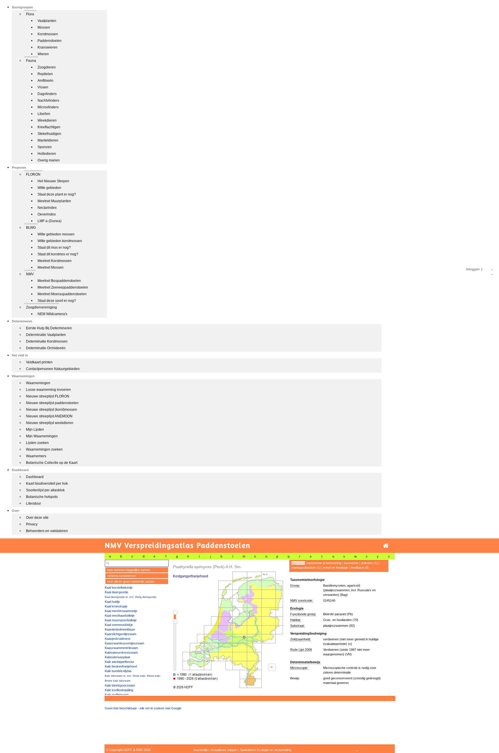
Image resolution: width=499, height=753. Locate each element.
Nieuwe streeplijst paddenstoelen (52, 403)
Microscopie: (299, 668)
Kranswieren (47, 47)
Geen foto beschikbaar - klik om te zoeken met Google (143, 708)
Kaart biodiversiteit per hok (47, 483)
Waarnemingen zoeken (44, 449)
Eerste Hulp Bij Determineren (49, 328)
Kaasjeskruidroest (117, 638)
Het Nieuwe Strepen (53, 181)
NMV (30, 274)
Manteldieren (48, 140)
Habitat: (295, 620)
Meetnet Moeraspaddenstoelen (62, 294)
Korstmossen (48, 34)
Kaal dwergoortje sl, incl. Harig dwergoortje (130, 597)
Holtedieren (47, 154)
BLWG (31, 228)
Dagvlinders (47, 94)
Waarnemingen (38, 383)
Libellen (44, 114)
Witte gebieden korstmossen (60, 241)
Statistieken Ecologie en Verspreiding (265, 750)
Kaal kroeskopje (116, 606)
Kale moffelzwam (117, 694)
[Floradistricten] (227, 624)
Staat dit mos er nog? (54, 248)
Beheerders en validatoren (47, 531)
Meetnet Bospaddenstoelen (59, 281)
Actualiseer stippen (224, 750)
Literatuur (33, 503)
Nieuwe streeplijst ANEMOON (49, 416)
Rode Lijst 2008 (301, 649)
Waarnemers (36, 456)
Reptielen (45, 74)
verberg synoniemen (121, 575)
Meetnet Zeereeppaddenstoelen (63, 287)
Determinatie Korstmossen (47, 341)
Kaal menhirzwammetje (121, 611)
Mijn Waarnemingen (42, 436)
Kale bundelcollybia (118, 671)
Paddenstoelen (50, 41)
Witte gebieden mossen (56, 234)
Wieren (43, 54)
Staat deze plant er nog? (57, 194)
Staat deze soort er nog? (57, 301)
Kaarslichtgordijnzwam (120, 634)
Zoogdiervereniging (41, 307)
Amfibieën (45, 81)
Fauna (31, 61)
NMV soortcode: (301, 600)
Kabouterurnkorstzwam (121, 652)
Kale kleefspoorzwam (120, 685)
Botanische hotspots (42, 497)
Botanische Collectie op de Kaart (51, 463)
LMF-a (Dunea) (50, 221)
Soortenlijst (200, 750)
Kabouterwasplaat (117, 657)
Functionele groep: (303, 614)
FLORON (33, 174)
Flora (30, 14)
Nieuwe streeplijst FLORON (47, 396)
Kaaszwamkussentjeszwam (124, 643)
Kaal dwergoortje (116, 592)
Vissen (43, 87)
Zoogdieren (47, 67)
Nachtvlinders (48, 100)
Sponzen (45, 147)
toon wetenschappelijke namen (128, 570)
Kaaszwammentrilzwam (121, 648)
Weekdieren (47, 120)
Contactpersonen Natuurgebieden (53, 369)
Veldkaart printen (39, 362)
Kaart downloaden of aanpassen (271, 667)
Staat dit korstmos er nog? (58, 254)
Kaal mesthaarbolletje (120, 615)
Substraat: (297, 625)
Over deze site (37, 518)
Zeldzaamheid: (300, 639)
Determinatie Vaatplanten (46, 335)
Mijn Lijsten (35, 429)
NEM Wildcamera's (52, 314)
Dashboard (35, 477)
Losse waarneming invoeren (48, 390)
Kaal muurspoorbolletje (121, 620)
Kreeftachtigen (49, 127)
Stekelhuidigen (49, 134)
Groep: (295, 585)
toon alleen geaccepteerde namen (130, 581)
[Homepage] (386, 545)
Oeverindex (47, 214)
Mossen (44, 27)
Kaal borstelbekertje (119, 587)
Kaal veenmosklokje (119, 624)
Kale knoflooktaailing (119, 690)
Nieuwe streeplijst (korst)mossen (51, 410)
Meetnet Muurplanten (54, 201)
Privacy (32, 524)
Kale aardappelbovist (119, 661)
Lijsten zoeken (37, 443)
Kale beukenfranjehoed (121, 666)
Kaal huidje (112, 601)
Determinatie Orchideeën (46, 348)
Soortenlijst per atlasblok (45, 490)
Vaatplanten (47, 21)
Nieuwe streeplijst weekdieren (49, 423)
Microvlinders (48, 107)
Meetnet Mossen (51, 267)
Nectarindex (47, 208)
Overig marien (49, 160)
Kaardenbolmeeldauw (120, 629)
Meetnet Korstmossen (55, 261)
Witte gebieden (49, 188)
